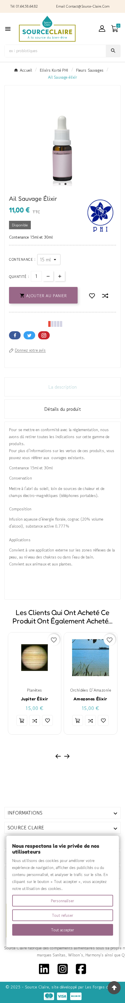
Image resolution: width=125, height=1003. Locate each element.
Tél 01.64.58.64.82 (24, 6)
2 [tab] (65, 184)
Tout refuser (62, 915)
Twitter (29, 335)
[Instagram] (63, 968)
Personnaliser (62, 901)
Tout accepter (62, 930)
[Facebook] (81, 968)
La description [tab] (62, 386)
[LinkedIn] (44, 968)
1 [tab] (60, 184)
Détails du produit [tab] (62, 409)
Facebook (15, 335)
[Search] (113, 50)
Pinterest (44, 335)
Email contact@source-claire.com (83, 6)
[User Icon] (102, 28)
